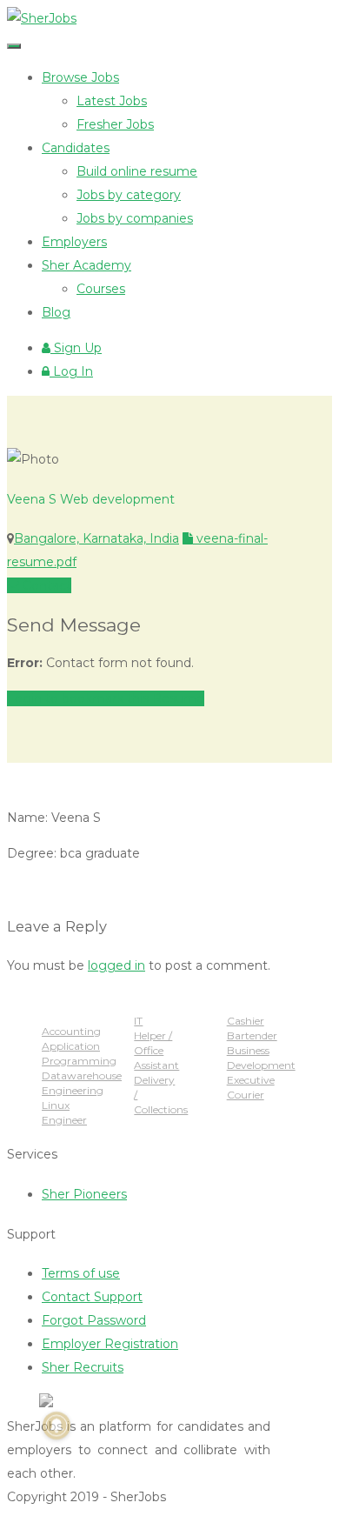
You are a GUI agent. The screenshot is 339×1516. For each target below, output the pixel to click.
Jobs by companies (134, 218)
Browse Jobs (80, 77)
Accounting (71, 1031)
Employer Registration (110, 1344)
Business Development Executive (261, 1065)
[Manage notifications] (56, 1425)
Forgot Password (94, 1320)
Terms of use (81, 1273)
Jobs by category (128, 195)
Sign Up (76, 348)
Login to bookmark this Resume (105, 698)
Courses (100, 289)
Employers (74, 242)
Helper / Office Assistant (156, 1050)
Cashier (245, 1020)
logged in (116, 965)
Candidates (76, 148)
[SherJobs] (41, 18)
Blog (56, 312)
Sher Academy (86, 265)
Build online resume (136, 171)
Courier (245, 1094)
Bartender (252, 1035)
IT (138, 1020)
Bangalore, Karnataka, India (96, 538)
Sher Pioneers (84, 1194)
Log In (71, 371)
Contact (45, 585)
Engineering (72, 1090)
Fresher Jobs (115, 124)
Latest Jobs (111, 101)
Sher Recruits (82, 1367)
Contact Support (92, 1297)
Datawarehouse (82, 1075)
